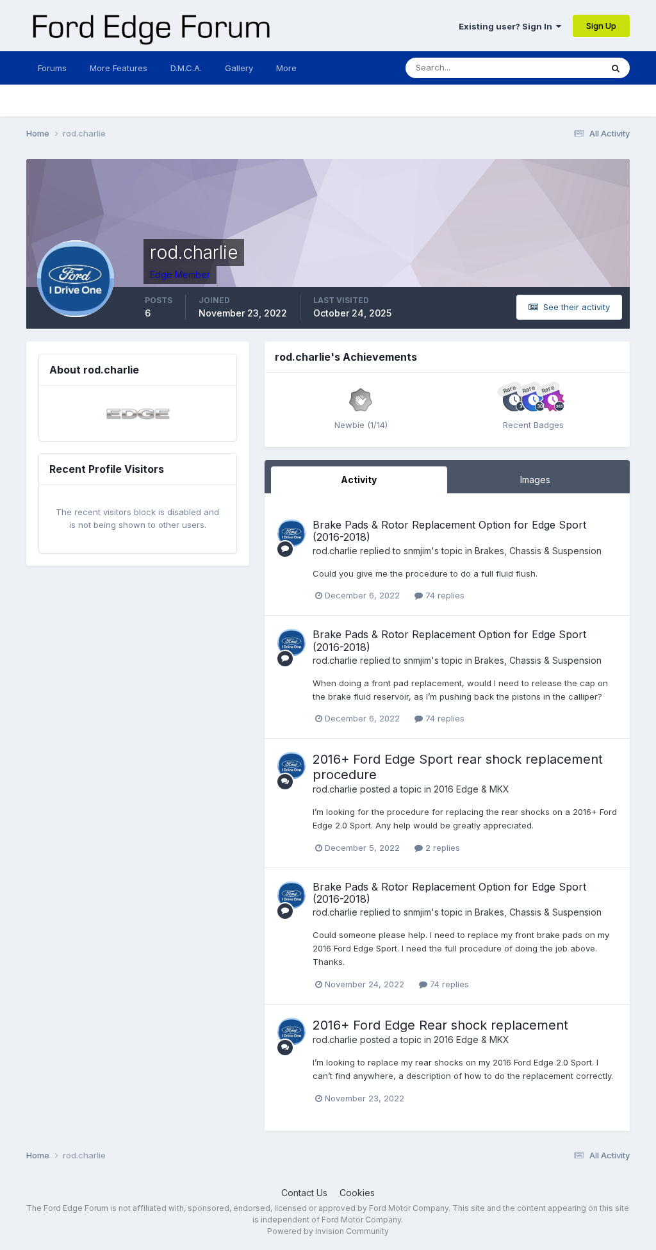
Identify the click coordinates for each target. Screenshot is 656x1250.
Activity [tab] (359, 479)
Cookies (357, 1192)
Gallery (239, 68)
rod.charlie (335, 550)
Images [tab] (535, 479)
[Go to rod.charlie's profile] (291, 533)
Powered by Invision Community (328, 1231)
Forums (52, 68)
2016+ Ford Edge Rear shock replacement (440, 1025)
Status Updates (555, 67)
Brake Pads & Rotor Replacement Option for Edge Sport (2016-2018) (449, 530)
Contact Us (304, 1192)
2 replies (441, 848)
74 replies (443, 595)
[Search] (616, 68)
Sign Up (601, 26)
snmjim (417, 550)
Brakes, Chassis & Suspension (538, 550)
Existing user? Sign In (507, 26)
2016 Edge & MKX (471, 789)
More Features (118, 68)
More (286, 68)
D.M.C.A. (186, 68)
